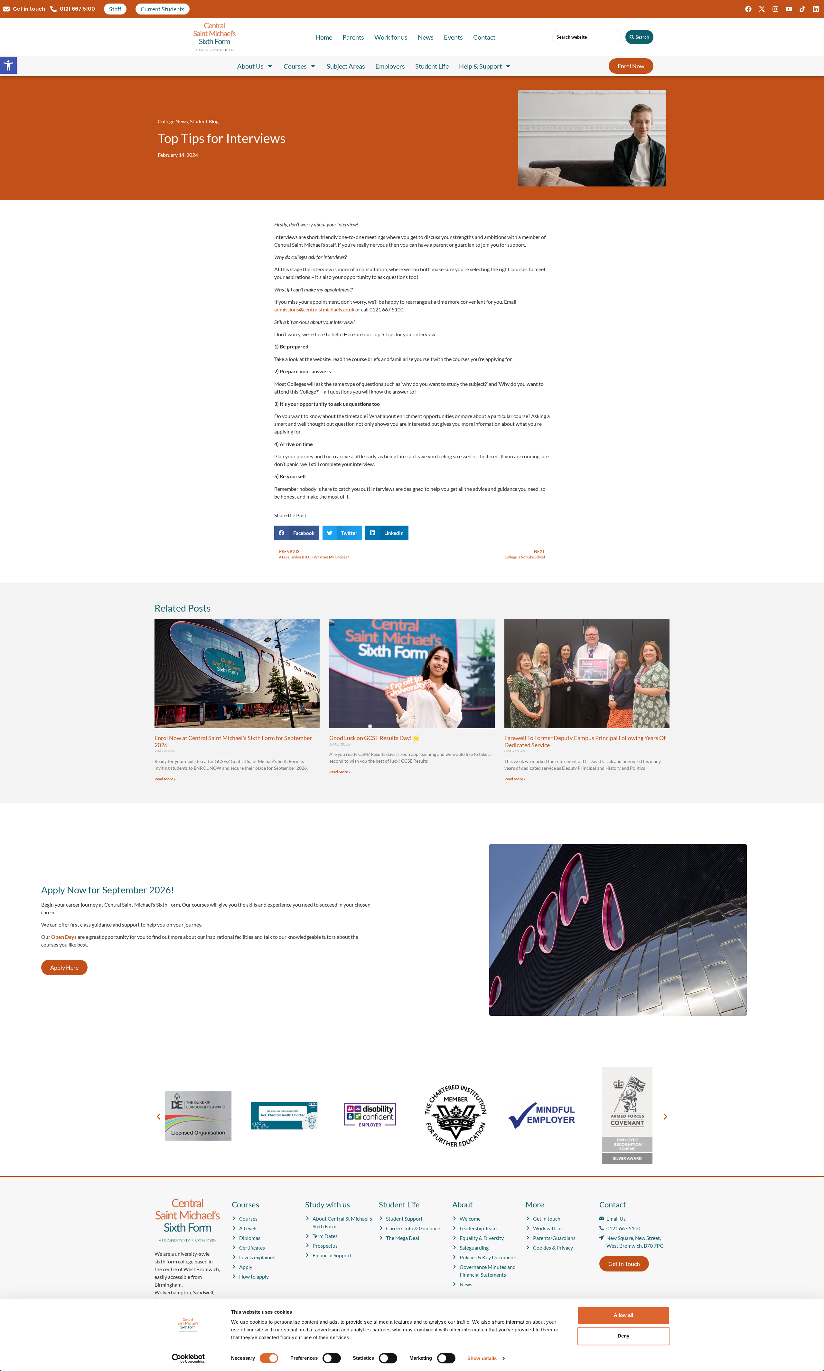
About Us (250, 66)
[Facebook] (748, 9)
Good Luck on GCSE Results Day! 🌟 (374, 737)
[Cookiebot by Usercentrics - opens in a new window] (188, 1358)
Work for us (390, 37)
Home (323, 37)
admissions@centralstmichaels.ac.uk (314, 309)
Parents (353, 37)
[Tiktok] (802, 9)
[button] (8, 65)
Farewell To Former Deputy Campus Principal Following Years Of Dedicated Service (585, 741)
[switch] (332, 1358)
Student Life (432, 66)
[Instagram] (775, 9)
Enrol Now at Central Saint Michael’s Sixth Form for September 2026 (233, 741)
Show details (482, 1358)
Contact (484, 37)
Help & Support (480, 66)
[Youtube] (789, 9)
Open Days (64, 937)
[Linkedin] (816, 9)
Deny (623, 1335)
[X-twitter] (762, 9)
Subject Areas (346, 66)
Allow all (623, 1315)
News (426, 37)
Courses (295, 66)
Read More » (165, 778)
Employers (390, 66)
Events (453, 37)
